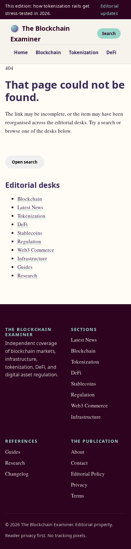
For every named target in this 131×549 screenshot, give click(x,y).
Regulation (29, 241)
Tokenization (83, 52)
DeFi (111, 52)
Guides (25, 266)
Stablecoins (29, 232)
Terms (77, 495)
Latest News (30, 207)
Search (109, 33)
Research (27, 275)
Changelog (17, 473)
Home (21, 52)
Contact (79, 462)
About (77, 451)
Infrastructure (32, 258)
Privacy (79, 484)
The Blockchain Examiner (40, 33)
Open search (24, 162)
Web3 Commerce (35, 249)
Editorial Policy (88, 473)
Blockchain (48, 52)
